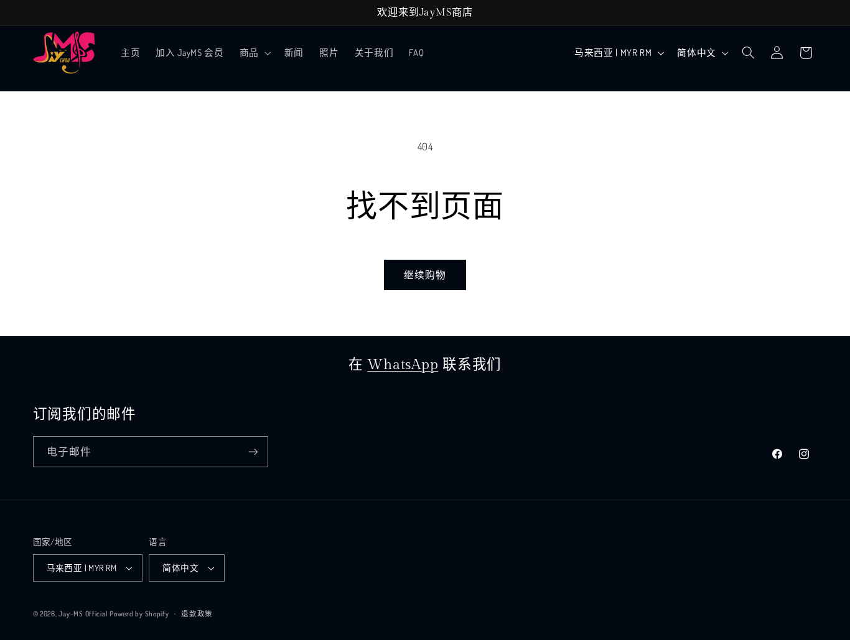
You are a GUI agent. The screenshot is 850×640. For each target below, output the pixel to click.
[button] (253, 52)
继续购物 (425, 274)
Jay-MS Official (82, 613)
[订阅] (252, 451)
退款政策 (197, 613)
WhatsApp (402, 365)
